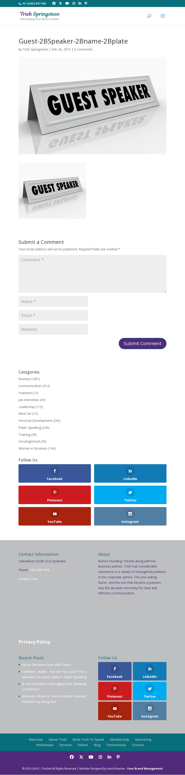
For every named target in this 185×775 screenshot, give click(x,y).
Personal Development (35, 420)
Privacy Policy (34, 642)
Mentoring (143, 739)
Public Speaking (29, 427)
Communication (30, 386)
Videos (83, 745)
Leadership (26, 407)
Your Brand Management (145, 768)
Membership (119, 739)
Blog (97, 745)
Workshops (44, 745)
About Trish (58, 739)
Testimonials (116, 745)
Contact (138, 745)
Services (65, 745)
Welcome (36, 739)
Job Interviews (28, 400)
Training (24, 434)
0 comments (83, 49)
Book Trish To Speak (88, 739)
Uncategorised (29, 441)
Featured (25, 393)
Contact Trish (28, 579)
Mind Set (24, 413)
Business (25, 379)
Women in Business (32, 448)
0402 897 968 (39, 570)
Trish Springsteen (35, 49)
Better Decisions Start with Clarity (46, 664)
